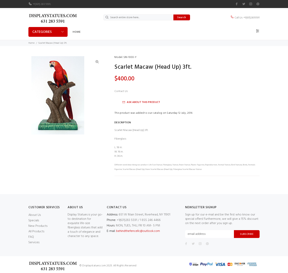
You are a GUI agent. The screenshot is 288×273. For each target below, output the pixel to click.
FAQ (31, 237)
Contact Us (121, 91)
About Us (34, 215)
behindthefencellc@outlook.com (138, 231)
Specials (33, 220)
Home (77, 32)
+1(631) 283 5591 (41, 4)
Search (181, 17)
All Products (36, 231)
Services (33, 242)
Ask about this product (143, 102)
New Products (37, 226)
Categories (42, 32)
